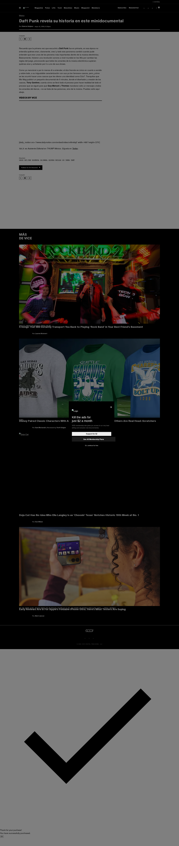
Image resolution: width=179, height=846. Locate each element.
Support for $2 (91, 434)
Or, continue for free (91, 445)
